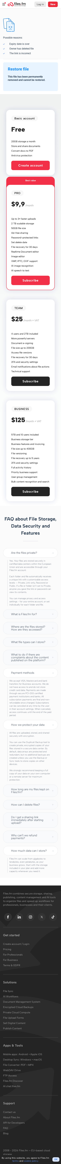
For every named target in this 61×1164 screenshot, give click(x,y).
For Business (10, 959)
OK (56, 1159)
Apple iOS (36, 1054)
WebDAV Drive (12, 1070)
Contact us (9, 1112)
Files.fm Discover (13, 1080)
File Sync (8, 991)
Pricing (7, 949)
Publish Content (12, 1028)
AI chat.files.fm (11, 1086)
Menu (3, 4)
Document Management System (21, 1001)
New (52, 4)
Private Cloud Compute (16, 1012)
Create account (30, 165)
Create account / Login (16, 944)
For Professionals (13, 954)
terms (15, 1161)
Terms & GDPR (11, 965)
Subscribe (30, 280)
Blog (5, 1133)
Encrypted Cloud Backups (18, 1007)
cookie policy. (31, 1161)
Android (24, 1054)
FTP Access (10, 1075)
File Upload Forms (13, 1017)
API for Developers (14, 1122)
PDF (23, 1064)
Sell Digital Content (14, 1023)
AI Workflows (10, 996)
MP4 (30, 1064)
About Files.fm (11, 1117)
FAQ (5, 1128)
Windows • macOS (31, 1059)
